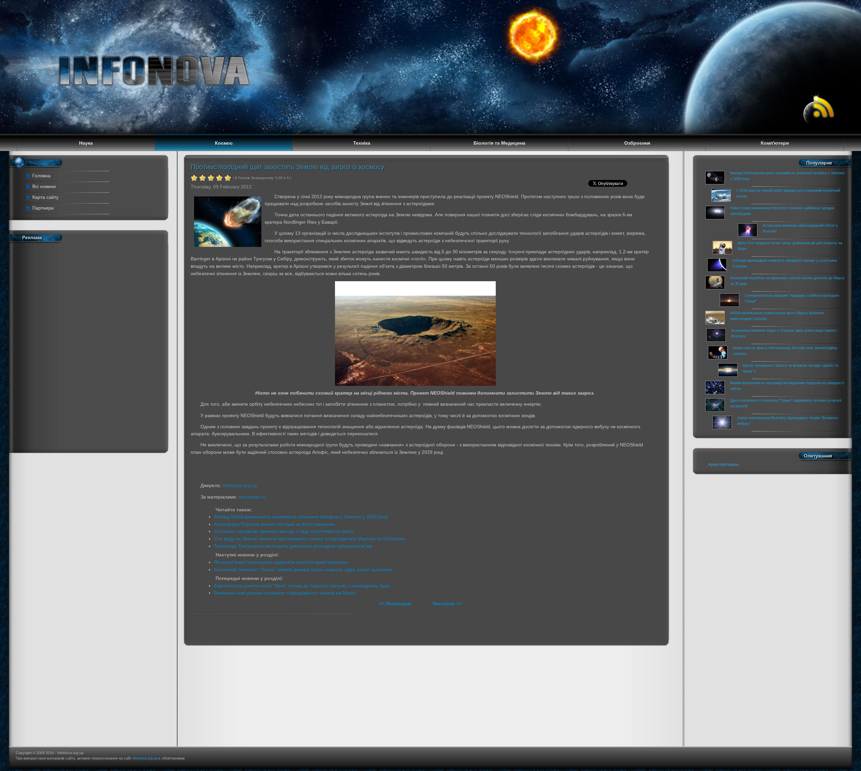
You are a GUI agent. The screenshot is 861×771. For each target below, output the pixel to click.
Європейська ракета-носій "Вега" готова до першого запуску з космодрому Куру (302, 585)
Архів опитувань (723, 464)
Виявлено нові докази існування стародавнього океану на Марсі (284, 592)
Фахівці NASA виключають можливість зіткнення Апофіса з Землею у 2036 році (300, 516)
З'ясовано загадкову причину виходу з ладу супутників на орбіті (283, 531)
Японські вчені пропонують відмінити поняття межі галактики (281, 562)
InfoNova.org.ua (240, 485)
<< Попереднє (396, 603)
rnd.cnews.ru (252, 497)
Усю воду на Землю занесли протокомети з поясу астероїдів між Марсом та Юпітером (309, 538)
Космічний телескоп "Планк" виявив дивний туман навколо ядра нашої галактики (303, 569)
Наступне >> (447, 603)
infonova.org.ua (145, 758)
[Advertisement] (69, 346)
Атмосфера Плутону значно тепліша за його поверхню (274, 524)
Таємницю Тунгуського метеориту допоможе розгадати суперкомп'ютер (293, 546)
